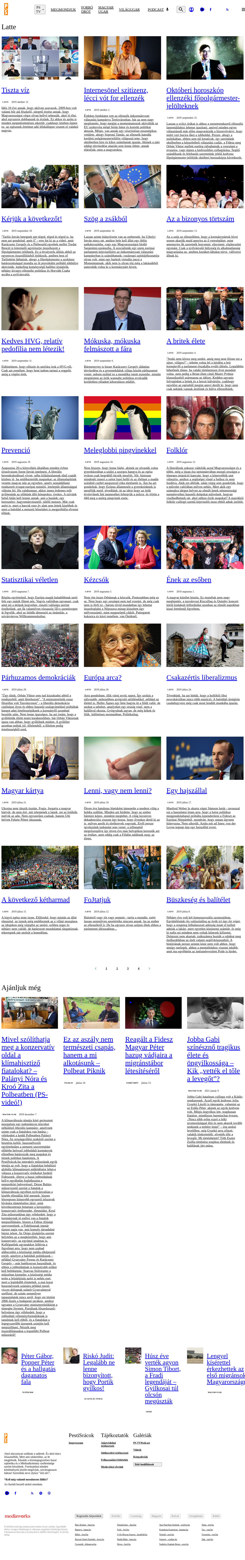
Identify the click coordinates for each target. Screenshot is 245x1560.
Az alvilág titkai (93, 1399)
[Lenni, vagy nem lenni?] (122, 759)
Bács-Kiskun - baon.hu (85, 1525)
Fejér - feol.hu (123, 1529)
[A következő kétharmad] (40, 868)
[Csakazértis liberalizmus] (205, 646)
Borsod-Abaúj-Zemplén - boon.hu (89, 1539)
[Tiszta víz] (40, 58)
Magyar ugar (106, 9)
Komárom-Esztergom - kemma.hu (173, 1529)
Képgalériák (140, 1456)
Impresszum (76, 1442)
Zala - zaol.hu (207, 1539)
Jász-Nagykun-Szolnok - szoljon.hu (174, 1525)
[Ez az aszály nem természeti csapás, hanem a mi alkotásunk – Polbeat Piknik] (91, 1013)
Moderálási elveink (112, 1466)
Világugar (129, 9)
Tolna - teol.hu (208, 1525)
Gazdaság (136, 1516)
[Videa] (202, 9)
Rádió (216, 1516)
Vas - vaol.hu (207, 1529)
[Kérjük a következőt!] (40, 187)
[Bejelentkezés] (191, 9)
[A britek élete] (205, 309)
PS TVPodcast (141, 1442)
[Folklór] (205, 418)
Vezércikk (27, 1392)
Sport (149, 1412)
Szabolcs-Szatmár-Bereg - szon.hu (174, 1544)
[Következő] (149, 968)
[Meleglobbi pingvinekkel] (122, 418)
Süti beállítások (144, 1464)
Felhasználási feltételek (114, 1459)
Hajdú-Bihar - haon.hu (126, 1539)
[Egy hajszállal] (205, 759)
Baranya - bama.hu (83, 1529)
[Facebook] (210, 9)
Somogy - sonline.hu (168, 1539)
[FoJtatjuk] (122, 868)
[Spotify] (41, 1493)
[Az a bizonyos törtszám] (205, 187)
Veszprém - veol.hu (210, 1534)
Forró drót (87, 9)
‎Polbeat (68, 1083)
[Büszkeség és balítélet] (205, 868)
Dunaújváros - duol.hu (126, 1525)
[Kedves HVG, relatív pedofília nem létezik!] (40, 309)
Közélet (116, 1516)
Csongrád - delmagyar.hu (85, 1544)
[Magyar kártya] (40, 759)
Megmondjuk (63, 9)
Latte (6, 102)
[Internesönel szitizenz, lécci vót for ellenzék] (122, 58)
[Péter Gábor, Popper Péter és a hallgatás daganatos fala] (9, 1355)
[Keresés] (181, 9)
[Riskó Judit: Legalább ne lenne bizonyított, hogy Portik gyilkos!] (71, 1355)
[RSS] (227, 9)
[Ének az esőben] (205, 548)
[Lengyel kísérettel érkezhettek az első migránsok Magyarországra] (195, 1355)
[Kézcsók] (122, 548)
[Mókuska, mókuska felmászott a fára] (122, 309)
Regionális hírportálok (89, 1516)
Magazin (156, 1516)
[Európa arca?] (122, 646)
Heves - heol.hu (124, 1544)
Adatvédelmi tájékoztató (108, 1444)
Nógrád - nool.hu (166, 1534)
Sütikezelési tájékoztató (114, 1452)
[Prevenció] (40, 418)
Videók (137, 1449)
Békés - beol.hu (81, 1534)
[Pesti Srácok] (16, 9)
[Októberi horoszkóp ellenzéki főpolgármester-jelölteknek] (205, 58)
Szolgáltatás (196, 1516)
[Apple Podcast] (49, 1493)
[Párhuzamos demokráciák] (40, 646)
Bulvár (175, 1516)
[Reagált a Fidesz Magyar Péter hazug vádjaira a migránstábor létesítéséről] (153, 1013)
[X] (219, 9)
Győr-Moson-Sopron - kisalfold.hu (132, 1534)
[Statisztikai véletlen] (40, 548)
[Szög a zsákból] (122, 187)
